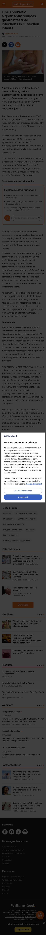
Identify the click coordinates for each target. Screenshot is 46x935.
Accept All (23, 497)
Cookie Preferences (23, 491)
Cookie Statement (34, 484)
